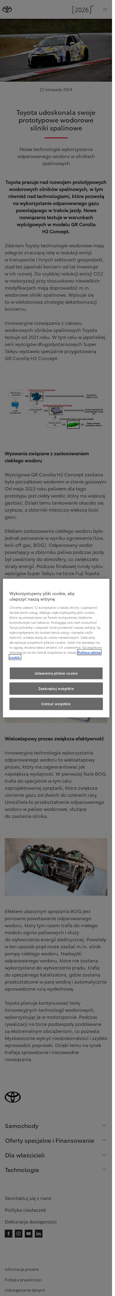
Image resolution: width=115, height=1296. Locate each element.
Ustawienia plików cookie (56, 673)
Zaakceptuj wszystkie (56, 688)
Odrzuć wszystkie (55, 703)
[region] (56, 648)
